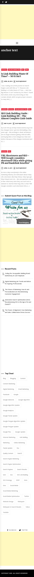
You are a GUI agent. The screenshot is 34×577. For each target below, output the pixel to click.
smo (4, 485)
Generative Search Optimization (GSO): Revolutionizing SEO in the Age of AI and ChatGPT (18, 302)
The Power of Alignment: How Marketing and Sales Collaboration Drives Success (18, 311)
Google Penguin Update (11, 426)
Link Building (23, 437)
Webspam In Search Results (12, 507)
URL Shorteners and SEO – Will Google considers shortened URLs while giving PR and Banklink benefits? (16, 159)
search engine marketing (11, 459)
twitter (26, 496)
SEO (23, 69)
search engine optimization (12, 464)
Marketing (6, 443)
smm (25, 480)
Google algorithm (24, 400)
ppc (18, 448)
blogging (13, 378)
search (19, 453)
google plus (7, 432)
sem (4, 475)
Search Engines (8, 469)
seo (11, 475)
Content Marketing (9, 384)
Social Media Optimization (11, 496)
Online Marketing (14, 69)
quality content (8, 453)
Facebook (6, 394)
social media (14, 485)
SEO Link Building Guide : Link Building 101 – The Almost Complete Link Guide (16, 116)
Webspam (21, 501)
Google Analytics (8, 410)
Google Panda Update (10, 416)
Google (4, 69)
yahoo (28, 507)
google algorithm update (11, 405)
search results (22, 469)
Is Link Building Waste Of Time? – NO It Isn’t (14, 75)
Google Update (20, 432)
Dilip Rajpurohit (21, 81)
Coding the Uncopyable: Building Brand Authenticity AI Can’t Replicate (17, 274)
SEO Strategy (7, 480)
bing (4, 378)
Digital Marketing (8, 389)
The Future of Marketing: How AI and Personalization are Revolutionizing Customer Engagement (17, 291)
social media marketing (10, 491)
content (23, 378)
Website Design (8, 501)
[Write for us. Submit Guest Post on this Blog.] (17, 211)
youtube (5, 512)
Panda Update (7, 448)
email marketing (23, 389)
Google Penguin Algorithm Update (14, 421)
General (4, 109)
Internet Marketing (9, 437)
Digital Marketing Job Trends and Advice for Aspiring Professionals (18, 282)
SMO (27, 69)
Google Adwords (8, 400)
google (16, 394)
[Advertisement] (17, 22)
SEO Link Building (22, 475)
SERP (18, 480)
